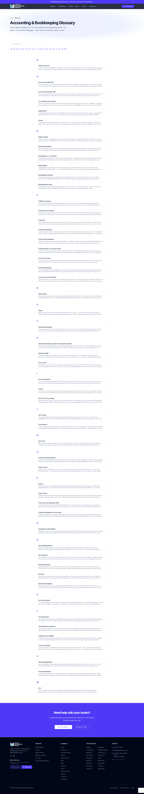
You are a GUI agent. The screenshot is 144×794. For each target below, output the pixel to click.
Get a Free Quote (62, 727)
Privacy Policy (114, 787)
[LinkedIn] (14, 756)
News (62, 763)
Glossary (63, 766)
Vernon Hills (89, 755)
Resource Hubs (65, 771)
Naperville (101, 747)
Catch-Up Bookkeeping (42, 760)
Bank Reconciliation (41, 755)
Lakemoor (89, 768)
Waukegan (89, 758)
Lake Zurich (101, 755)
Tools (84, 6)
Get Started (64, 779)
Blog (62, 760)
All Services (64, 750)
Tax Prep (38, 758)
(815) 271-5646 (118, 747)
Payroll (37, 750)
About (76, 6)
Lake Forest (101, 763)
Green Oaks (101, 768)
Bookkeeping (39, 747)
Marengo (88, 763)
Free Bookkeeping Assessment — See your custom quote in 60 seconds (71, 2)
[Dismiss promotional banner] (134, 2)
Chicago (88, 747)
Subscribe (28, 767)
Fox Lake (100, 766)
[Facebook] (11, 756)
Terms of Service (124, 787)
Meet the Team (65, 758)
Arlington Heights (103, 750)
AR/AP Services (40, 752)
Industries (62, 6)
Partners (63, 774)
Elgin (99, 758)
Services (52, 6)
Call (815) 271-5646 (81, 727)
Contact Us (92, 6)
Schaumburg (89, 750)
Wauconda (89, 766)
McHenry (88, 760)
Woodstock (101, 760)
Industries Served (66, 752)
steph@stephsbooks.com (121, 750)
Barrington (89, 752)
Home (11, 18)
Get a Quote (128, 6)
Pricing (71, 6)
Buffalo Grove (102, 752)
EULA (132, 787)
